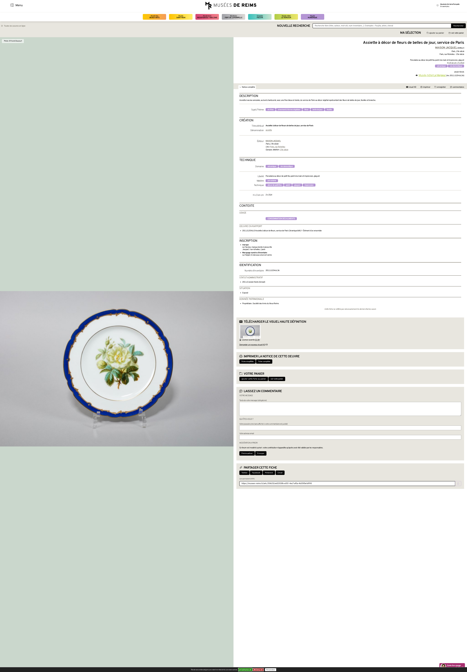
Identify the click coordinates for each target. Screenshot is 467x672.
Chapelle (260, 17)
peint (288, 185)
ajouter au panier (436, 33)
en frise (271, 109)
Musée (180, 17)
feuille (329, 109)
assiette (269, 130)
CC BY (257, 340)
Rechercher (458, 26)
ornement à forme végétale (289, 109)
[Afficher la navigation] (12, 5)
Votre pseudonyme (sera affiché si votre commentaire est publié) (263, 424)
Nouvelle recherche (293, 26)
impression (309, 185)
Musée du (233, 17)
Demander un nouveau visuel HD (252, 345)
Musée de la (207, 17)
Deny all (259, 670)
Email (280, 473)
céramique (441, 66)
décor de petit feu (275, 185)
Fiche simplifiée (247, 361)
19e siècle (284, 150)
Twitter (244, 473)
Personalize (270, 670)
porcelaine (272, 180)
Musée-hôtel (286, 17)
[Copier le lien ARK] (458, 483)
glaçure (297, 185)
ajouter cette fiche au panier (253, 379)
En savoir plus (444, 6)
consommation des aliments (281, 219)
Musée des (154, 17)
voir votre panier (457, 33)
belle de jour (318, 109)
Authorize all (246, 670)
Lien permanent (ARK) (247, 479)
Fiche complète (264, 361)
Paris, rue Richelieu (277, 147)
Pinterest (269, 473)
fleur (306, 109)
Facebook (256, 473)
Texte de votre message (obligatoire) (253, 400)
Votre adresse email (246, 433)
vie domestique (456, 66)
